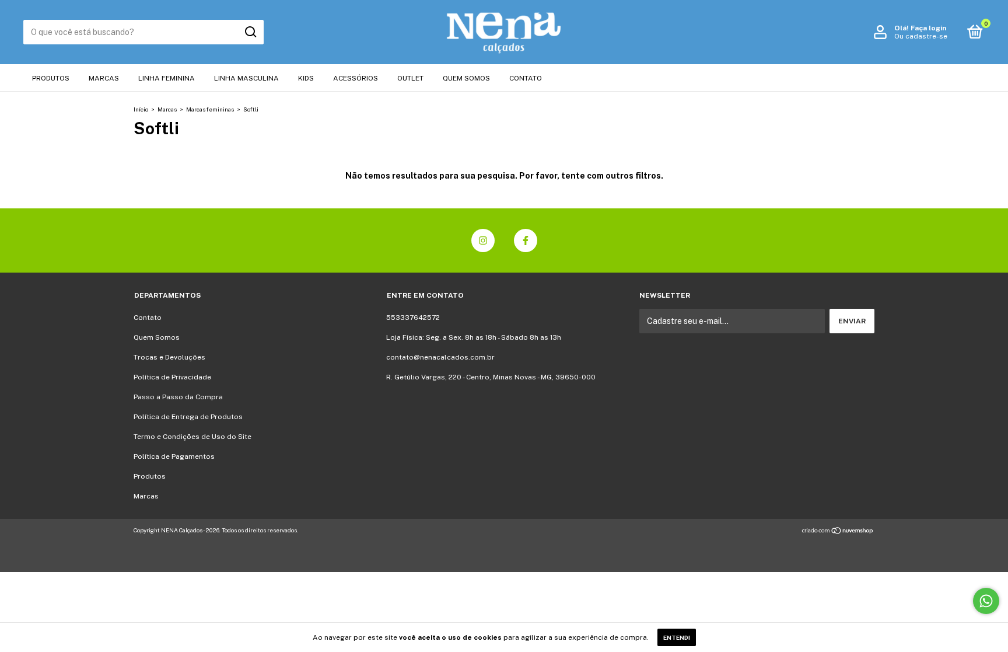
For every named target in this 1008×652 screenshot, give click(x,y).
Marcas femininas (210, 109)
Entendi (676, 637)
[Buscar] (250, 32)
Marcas (104, 78)
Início (141, 109)
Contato (525, 78)
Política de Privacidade (172, 377)
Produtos (50, 78)
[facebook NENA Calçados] (525, 240)
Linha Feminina (166, 78)
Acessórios (355, 78)
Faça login (928, 28)
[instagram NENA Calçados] (483, 240)
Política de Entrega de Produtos (188, 417)
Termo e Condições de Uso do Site (192, 437)
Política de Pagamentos (174, 456)
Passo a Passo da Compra (178, 397)
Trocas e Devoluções (169, 357)
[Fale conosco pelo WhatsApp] (986, 601)
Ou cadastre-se (920, 36)
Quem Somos (466, 78)
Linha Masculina (246, 78)
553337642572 (413, 317)
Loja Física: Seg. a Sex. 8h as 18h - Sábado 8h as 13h (473, 337)
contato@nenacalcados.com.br (440, 357)
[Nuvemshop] (838, 531)
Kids (306, 78)
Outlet (410, 78)
